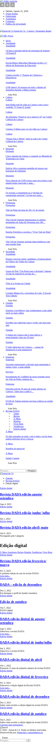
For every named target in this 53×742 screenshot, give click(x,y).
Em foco (9, 372)
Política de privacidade (16, 24)
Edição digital (19, 429)
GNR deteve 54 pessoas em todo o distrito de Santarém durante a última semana (26, 88)
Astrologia (12, 552)
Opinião (9, 303)
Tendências (18, 426)
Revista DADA (13, 411)
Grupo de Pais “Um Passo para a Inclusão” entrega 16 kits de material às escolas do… (28, 272)
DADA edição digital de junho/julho (26, 642)
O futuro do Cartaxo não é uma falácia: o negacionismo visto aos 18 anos (24, 336)
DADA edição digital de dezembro (24, 696)
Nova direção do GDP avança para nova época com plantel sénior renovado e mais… (29, 181)
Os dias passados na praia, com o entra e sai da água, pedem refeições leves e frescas (29, 437)
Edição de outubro (13, 602)
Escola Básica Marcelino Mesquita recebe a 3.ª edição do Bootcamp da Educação (26, 64)
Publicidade (11, 16)
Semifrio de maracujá (15, 448)
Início (8, 41)
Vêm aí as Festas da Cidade (18, 283)
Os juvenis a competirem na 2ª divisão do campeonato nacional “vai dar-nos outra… (24, 194)
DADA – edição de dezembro (21, 584)
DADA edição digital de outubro (23, 714)
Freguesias (10, 203)
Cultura (9, 97)
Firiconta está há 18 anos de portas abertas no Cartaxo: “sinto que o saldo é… (26, 390)
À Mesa (17, 419)
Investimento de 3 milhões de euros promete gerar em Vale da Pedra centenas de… (28, 377)
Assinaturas (11, 19)
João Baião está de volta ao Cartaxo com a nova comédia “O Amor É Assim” (27, 105)
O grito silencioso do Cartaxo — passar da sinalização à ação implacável (24, 348)
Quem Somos (12, 14)
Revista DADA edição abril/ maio (24, 527)
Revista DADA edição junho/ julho (25, 513)
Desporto (10, 149)
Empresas (10, 357)
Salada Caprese (12, 458)
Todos (16, 413)
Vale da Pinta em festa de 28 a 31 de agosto (25, 210)
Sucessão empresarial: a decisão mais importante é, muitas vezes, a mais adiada (28, 365)
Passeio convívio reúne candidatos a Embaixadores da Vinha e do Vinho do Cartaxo (28, 260)
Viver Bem (18, 424)
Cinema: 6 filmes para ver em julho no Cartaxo (26, 129)
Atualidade (10, 43)
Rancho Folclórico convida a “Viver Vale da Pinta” (28, 232)
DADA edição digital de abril (21, 659)
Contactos (10, 21)
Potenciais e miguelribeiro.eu (30, 732)
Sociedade (10, 251)
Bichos (16, 416)
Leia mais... (5, 576)
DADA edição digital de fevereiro (24, 677)
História (17, 421)
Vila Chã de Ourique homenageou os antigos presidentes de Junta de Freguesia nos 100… (26, 221)
